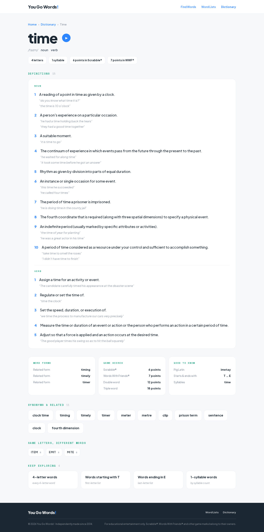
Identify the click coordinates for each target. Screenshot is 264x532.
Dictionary (228, 6)
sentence (215, 415)
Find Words (188, 6)
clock (36, 428)
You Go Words (43, 7)
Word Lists (208, 6)
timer (86, 382)
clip (165, 415)
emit (54, 452)
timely (85, 375)
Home (32, 24)
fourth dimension (65, 428)
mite (72, 452)
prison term (188, 415)
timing (85, 369)
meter (126, 415)
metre (147, 415)
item (36, 452)
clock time (40, 415)
